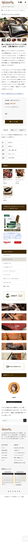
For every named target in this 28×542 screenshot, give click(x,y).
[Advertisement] (14, 515)
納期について (14, 130)
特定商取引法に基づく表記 (19, 462)
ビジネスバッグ (7, 263)
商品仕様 (6, 130)
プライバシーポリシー (18, 460)
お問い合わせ (4, 457)
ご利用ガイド (17, 450)
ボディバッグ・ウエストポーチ (11, 278)
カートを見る (4, 455)
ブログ (3, 460)
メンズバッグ (6, 255)
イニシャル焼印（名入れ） (19, 452)
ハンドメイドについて (18, 455)
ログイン (3, 447)
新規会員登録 (4, 450)
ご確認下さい (22, 130)
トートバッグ (6, 274)
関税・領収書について (18, 457)
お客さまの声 (4, 452)
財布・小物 (6, 286)
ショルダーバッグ (7, 267)
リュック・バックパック (9, 271)
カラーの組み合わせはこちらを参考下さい (13, 93)
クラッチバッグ (7, 282)
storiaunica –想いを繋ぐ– (19, 447)
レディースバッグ (7, 259)
